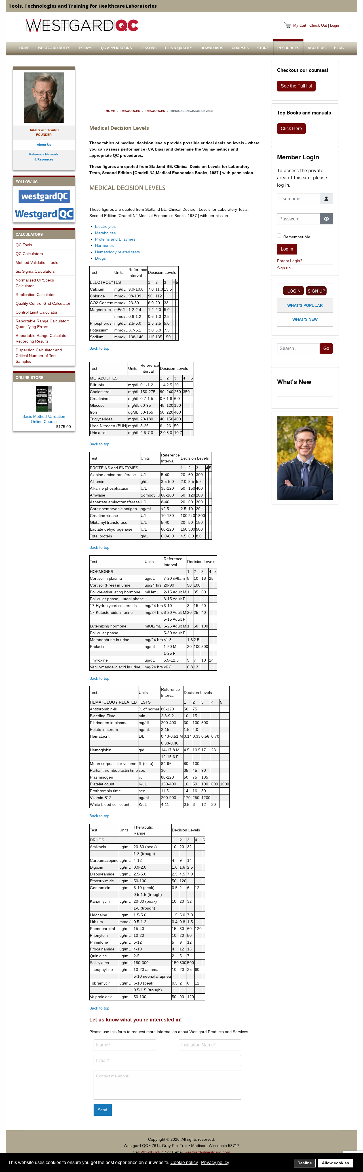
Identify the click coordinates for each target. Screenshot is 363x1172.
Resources (288, 48)
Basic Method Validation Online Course (43, 419)
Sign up (284, 268)
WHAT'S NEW (305, 319)
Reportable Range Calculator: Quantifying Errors (42, 324)
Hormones (104, 245)
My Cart (299, 25)
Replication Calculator (35, 294)
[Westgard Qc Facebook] (44, 196)
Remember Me (296, 237)
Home (24, 48)
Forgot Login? (289, 260)
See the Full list (296, 86)
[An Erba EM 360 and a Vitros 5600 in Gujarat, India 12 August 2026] (305, 392)
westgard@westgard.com (207, 1152)
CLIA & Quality (178, 48)
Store (263, 48)
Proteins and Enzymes (115, 239)
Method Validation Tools (37, 262)
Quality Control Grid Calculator (43, 303)
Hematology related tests (117, 252)
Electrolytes (105, 226)
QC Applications (116, 48)
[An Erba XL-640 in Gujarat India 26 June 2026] (305, 403)
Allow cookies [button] (335, 1163)
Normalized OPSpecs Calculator (35, 283)
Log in (287, 249)
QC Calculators (29, 253)
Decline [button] (304, 1163)
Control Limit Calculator (37, 312)
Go (326, 348)
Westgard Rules (54, 48)
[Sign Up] (316, 291)
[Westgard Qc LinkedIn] (44, 213)
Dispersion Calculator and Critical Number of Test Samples (39, 356)
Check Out (318, 25)
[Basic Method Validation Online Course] (44, 398)
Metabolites (105, 233)
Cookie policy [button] (184, 1162)
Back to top (99, 348)
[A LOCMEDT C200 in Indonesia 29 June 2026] (305, 398)
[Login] (293, 291)
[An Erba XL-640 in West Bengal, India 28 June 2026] (305, 400)
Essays (85, 48)
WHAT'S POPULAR (305, 305)
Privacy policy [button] (215, 1162)
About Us (317, 48)
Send (102, 1110)
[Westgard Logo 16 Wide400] (82, 25)
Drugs (100, 258)
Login (334, 25)
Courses (240, 48)
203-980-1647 (153, 1152)
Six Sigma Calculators (35, 271)
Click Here (291, 128)
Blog (339, 48)
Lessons (148, 48)
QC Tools (24, 245)
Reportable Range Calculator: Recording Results (42, 338)
